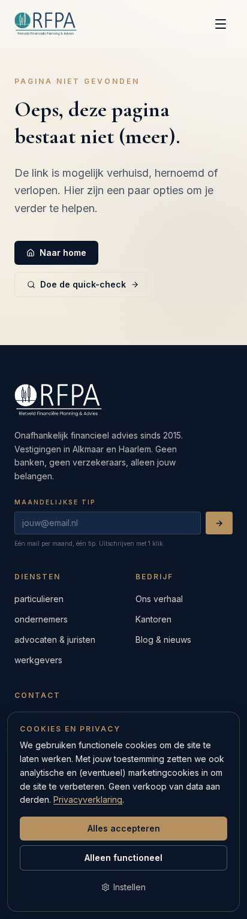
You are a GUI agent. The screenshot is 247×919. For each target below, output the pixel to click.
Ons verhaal (159, 599)
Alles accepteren (124, 828)
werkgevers (38, 660)
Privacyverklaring (87, 799)
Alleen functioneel (123, 858)
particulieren (39, 599)
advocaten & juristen (54, 639)
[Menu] (221, 24)
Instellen (129, 887)
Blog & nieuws (163, 639)
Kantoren (153, 619)
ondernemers (41, 619)
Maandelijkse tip (55, 502)
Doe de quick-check (83, 284)
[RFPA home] (45, 24)
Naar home (63, 252)
